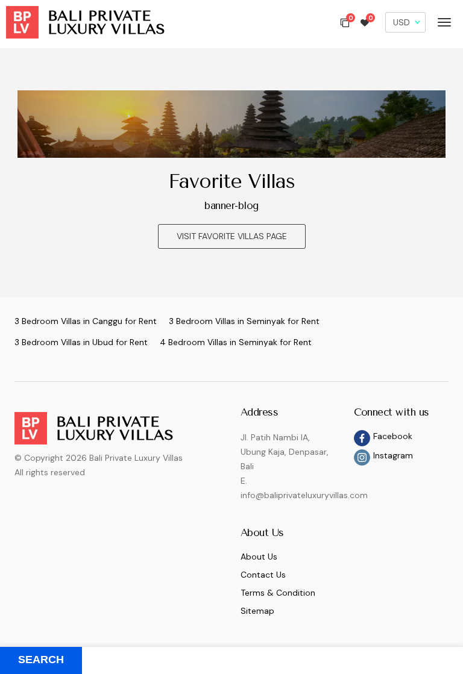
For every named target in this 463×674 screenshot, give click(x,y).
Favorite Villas (231, 181)
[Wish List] (365, 22)
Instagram (393, 455)
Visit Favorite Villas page (232, 236)
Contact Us (263, 574)
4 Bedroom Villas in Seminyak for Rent (236, 342)
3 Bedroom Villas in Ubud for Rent (81, 342)
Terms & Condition (278, 592)
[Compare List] (345, 22)
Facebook (392, 436)
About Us (259, 556)
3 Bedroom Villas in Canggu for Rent (85, 321)
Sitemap (257, 610)
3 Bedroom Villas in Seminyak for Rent (244, 321)
